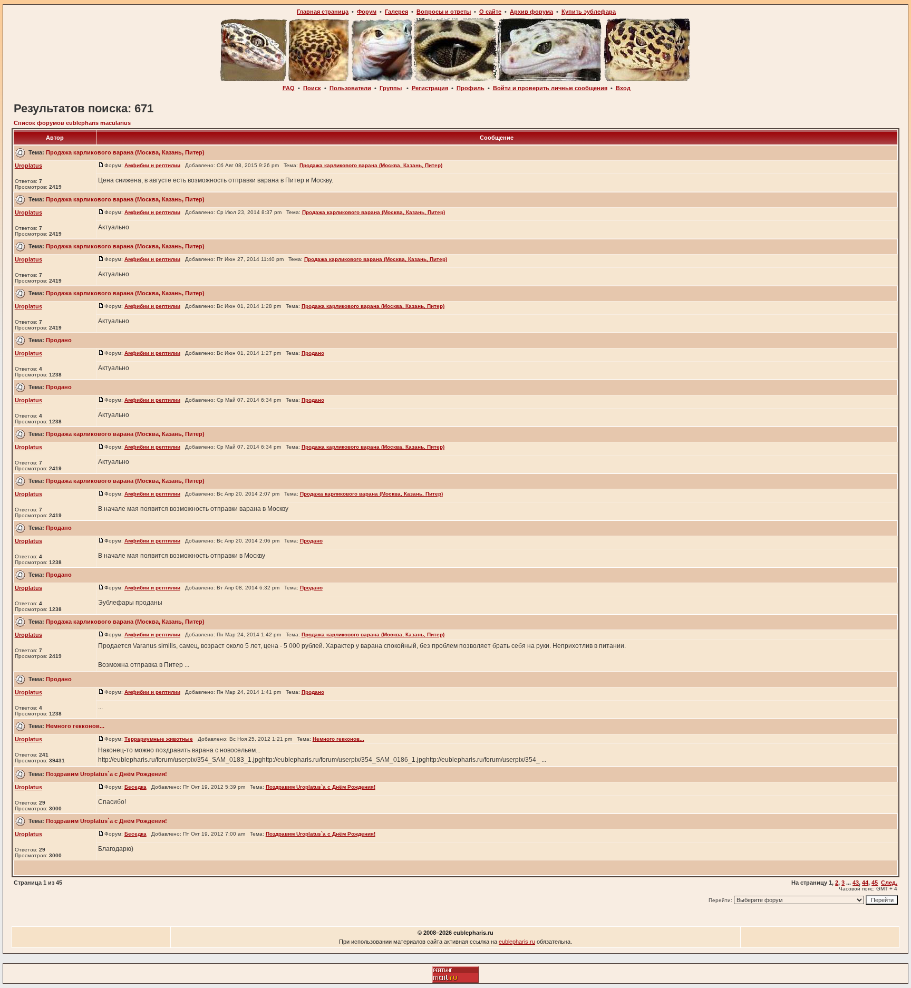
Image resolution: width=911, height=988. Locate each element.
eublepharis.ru (517, 941)
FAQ (289, 88)
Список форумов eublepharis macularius (72, 123)
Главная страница (322, 11)
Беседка (135, 787)
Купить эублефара (588, 11)
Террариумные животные (158, 739)
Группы (391, 88)
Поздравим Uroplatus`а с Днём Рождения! (106, 774)
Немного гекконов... (75, 726)
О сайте (490, 11)
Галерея (396, 11)
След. (889, 882)
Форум (366, 11)
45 (874, 882)
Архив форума (531, 11)
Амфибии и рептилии (152, 165)
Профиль (470, 88)
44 (865, 882)
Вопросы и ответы (443, 11)
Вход (623, 88)
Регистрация (430, 88)
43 (855, 882)
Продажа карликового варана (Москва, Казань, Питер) (125, 152)
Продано (59, 340)
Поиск (312, 88)
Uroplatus (28, 165)
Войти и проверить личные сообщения (550, 88)
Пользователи (350, 88)
